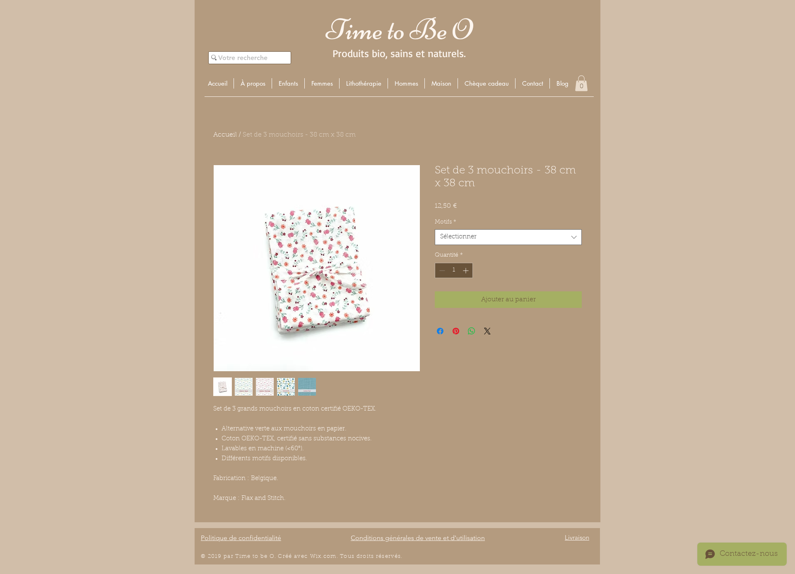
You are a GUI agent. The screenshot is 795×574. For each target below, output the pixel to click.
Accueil (225, 135)
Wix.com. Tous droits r (344, 556)
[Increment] (466, 270)
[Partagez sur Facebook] (440, 331)
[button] (288, 83)
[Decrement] (441, 270)
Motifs (445, 222)
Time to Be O (399, 29)
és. (399, 556)
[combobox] (508, 237)
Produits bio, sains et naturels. (399, 53)
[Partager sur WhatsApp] (472, 331)
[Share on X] (487, 331)
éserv (386, 556)
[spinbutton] (453, 270)
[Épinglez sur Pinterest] (456, 331)
